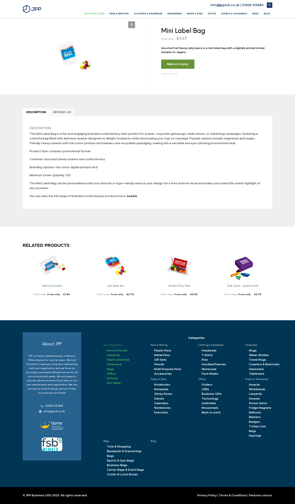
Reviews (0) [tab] (62, 112)
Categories (196, 338)
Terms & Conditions (233, 495)
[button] (131, 24)
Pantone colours (260, 495)
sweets (132, 196)
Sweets (174, 74)
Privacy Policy (207, 495)
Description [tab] (36, 112)
